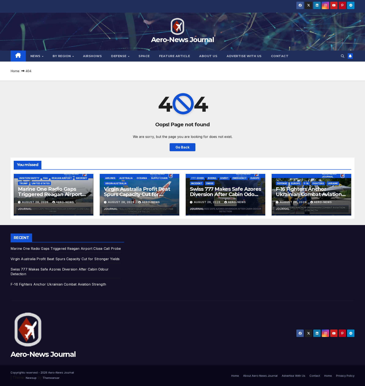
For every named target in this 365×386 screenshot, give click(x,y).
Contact (280, 56)
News (36, 56)
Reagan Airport (62, 178)
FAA (45, 178)
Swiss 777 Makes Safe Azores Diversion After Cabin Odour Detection (225, 194)
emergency (240, 178)
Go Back (182, 147)
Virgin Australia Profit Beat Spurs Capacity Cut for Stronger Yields (137, 194)
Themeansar (51, 377)
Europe (255, 178)
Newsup (31, 377)
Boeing (212, 178)
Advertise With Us (244, 56)
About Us (208, 56)
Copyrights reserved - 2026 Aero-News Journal (42, 372)
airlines (110, 178)
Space (144, 56)
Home (15, 71)
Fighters (318, 183)
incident (196, 183)
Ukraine (333, 183)
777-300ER (197, 178)
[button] (342, 56)
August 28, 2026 (35, 202)
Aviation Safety (29, 178)
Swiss (209, 183)
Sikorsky (81, 178)
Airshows (92, 56)
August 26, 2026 (207, 202)
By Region (62, 56)
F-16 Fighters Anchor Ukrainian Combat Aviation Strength (309, 194)
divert (224, 178)
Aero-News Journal (182, 39)
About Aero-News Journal (260, 375)
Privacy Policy (345, 375)
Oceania (142, 178)
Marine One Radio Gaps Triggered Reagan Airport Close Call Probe (50, 194)
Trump (23, 183)
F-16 (306, 183)
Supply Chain (159, 178)
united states (41, 183)
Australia (126, 178)
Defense (119, 56)
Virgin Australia (116, 183)
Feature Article (174, 56)
